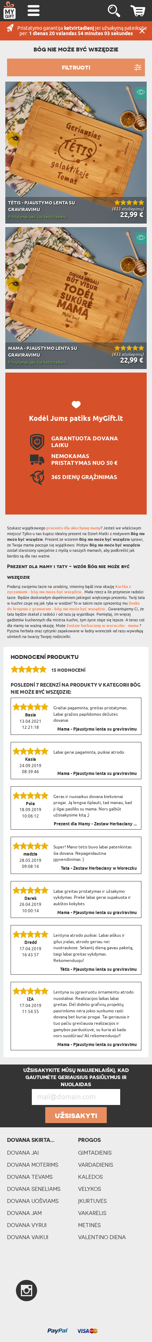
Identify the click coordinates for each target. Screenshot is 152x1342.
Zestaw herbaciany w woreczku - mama (103, 625)
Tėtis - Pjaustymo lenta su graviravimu (98, 970)
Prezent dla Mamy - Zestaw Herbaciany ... (95, 824)
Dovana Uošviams (33, 1201)
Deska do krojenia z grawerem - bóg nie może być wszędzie (73, 606)
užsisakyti (76, 1115)
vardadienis (95, 1165)
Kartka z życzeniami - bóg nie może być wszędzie (69, 589)
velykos (89, 1189)
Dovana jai (23, 1153)
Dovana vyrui (27, 1225)
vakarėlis (92, 1213)
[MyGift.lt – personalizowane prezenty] (9, 10)
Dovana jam (24, 1213)
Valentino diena (102, 1237)
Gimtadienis (95, 1153)
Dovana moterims (32, 1165)
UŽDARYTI (142, 30)
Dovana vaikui (27, 1237)
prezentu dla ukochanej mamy (73, 528)
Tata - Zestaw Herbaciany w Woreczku (99, 868)
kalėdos (90, 1177)
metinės (89, 1225)
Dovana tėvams (30, 1177)
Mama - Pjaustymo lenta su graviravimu (97, 729)
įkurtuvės (92, 1201)
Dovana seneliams (33, 1189)
